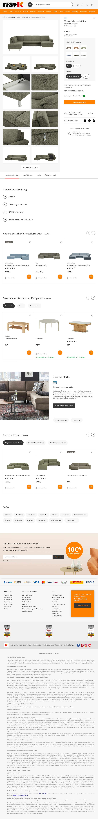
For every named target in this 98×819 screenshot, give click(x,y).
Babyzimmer (8, 600)
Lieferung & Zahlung (58, 604)
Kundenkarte (26, 597)
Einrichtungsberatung (29, 606)
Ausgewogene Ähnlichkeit (13, 443)
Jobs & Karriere (57, 611)
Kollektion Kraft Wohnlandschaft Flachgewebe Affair (80, 240)
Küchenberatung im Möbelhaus (32, 609)
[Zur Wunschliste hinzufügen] (94, 18)
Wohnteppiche (34, 306)
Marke (39, 175)
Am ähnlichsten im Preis (36, 443)
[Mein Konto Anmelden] (82, 5)
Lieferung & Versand (18, 204)
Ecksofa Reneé (38, 450)
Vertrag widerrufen (58, 597)
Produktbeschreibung (12, 175)
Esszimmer (7, 606)
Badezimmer (8, 602)
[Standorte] (78, 5)
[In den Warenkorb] (29, 276)
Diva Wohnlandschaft (41, 240)
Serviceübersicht (27, 595)
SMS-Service (26, 602)
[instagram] (86, 645)
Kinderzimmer (8, 604)
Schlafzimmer (8, 597)
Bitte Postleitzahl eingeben (74, 91)
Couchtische (9, 306)
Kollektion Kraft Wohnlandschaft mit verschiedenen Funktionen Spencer (17, 240)
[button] (69, 47)
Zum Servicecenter (83, 605)
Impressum (14, 645)
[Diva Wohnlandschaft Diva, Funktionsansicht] (16, 155)
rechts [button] (77, 66)
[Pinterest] (89, 120)
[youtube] (89, 645)
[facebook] (78, 645)
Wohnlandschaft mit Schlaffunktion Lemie (16, 450)
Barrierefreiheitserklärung (51, 645)
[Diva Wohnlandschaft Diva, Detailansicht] (16, 82)
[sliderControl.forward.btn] (93, 233)
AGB (20, 645)
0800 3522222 (76, 132)
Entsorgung (55, 600)
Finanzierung (26, 600)
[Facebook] (85, 120)
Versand (75, 34)
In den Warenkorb (79, 102)
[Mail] (94, 120)
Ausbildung (55, 613)
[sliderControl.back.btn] (88, 233)
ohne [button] (86, 76)
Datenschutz (27, 645)
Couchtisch (37, 313)
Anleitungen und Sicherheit (21, 219)
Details (12, 196)
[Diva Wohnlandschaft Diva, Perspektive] (16, 64)
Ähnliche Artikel (50, 175)
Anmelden (58, 557)
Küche (6, 609)
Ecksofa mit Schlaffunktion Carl (75, 450)
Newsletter (25, 604)
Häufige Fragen (57, 595)
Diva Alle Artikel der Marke (64, 406)
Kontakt (54, 602)
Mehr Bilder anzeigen (30, 167)
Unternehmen (56, 609)
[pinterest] (82, 645)
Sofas (6, 507)
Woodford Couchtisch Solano (12, 313)
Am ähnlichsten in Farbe (58, 443)
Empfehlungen (28, 175)
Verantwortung (57, 616)
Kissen (21, 306)
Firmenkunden (27, 611)
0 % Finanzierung (16, 212)
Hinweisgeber (36, 645)
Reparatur (55, 606)
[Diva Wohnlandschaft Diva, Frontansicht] (30, 37)
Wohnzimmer (8, 595)
